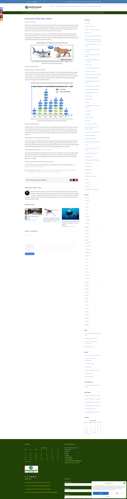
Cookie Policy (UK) (89, 346)
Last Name (67, 494)
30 (97, 432)
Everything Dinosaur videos (91, 92)
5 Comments (35, 221)
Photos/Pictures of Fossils (91, 153)
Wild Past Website (89, 376)
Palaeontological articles (90, 138)
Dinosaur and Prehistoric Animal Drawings (92, 50)
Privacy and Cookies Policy (91, 338)
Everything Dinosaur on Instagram (93, 398)
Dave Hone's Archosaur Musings (92, 355)
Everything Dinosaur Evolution (92, 77)
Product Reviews (89, 169)
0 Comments (58, 171)
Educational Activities (90, 71)
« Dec (85, 434)
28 (92, 432)
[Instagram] (1, 14)
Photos (86, 145)
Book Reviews (88, 32)
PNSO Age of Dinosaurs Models (92, 160)
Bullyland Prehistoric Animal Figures (93, 36)
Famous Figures (88, 96)
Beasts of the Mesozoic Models (92, 29)
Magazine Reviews (89, 117)
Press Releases (52, 171)
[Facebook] (1, 8)
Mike (27, 170)
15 (95, 428)
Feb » (89, 434)
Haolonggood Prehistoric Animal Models (92, 106)
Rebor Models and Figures (91, 176)
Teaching (87, 182)
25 (85, 432)
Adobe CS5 (44, 170)
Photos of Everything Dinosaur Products (41, 171)
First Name (67, 488)
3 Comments (71, 219)
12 (87, 428)
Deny (117, 493)
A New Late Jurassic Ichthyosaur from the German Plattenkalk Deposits (42, 492)
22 (95, 430)
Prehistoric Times (89, 163)
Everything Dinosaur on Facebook (92, 395)
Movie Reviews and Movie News (92, 132)
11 (84, 428)
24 (100, 430)
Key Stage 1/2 (88, 110)
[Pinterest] (1, 11)
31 (100, 432)
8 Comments (53, 226)
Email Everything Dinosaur (73, 462)
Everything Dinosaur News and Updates (60, 170)
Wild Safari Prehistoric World (91, 189)
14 (92, 428)
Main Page (31, 171)
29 (95, 432)
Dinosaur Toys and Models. (46, 149)
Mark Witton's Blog (89, 363)
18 (84, 430)
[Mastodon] (33, 476)
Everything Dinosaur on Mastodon (92, 402)
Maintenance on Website (91, 123)
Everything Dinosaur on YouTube (92, 412)
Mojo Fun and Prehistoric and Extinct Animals (91, 128)
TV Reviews (87, 186)
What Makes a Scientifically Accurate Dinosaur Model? (38, 482)
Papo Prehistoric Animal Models (92, 142)
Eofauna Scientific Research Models (93, 74)
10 (100, 426)
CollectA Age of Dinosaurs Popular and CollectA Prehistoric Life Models (93, 40)
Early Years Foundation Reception (92, 68)
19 (87, 430)
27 (90, 432)
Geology (87, 102)
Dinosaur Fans (49, 170)
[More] (1, 19)
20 (90, 430)
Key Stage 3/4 (88, 114)
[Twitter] (27, 476)
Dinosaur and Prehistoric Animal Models (92, 55)
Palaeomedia (88, 367)
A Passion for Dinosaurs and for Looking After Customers (38, 489)
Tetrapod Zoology (89, 373)
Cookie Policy (108, 496)
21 (92, 430)
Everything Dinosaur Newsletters (92, 86)
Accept (100, 493)
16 (97, 428)
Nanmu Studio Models (90, 135)
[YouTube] (31, 476)
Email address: (68, 482)
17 (100, 428)
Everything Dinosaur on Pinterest (92, 405)
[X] (1, 16)
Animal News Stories (90, 26)
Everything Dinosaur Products (92, 89)
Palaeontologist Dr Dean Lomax (92, 370)
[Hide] (0, 21)
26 (87, 432)
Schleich (87, 179)
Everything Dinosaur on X (91, 408)
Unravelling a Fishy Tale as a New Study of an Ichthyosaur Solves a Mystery (51, 223)
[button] (124, 483)
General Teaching (89, 99)
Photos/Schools (88, 156)
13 (89, 428)
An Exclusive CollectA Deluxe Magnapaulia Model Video (38, 485)
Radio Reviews (88, 173)
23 (97, 430)
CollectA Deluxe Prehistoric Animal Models (93, 45)
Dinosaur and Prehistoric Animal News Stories (92, 60)
